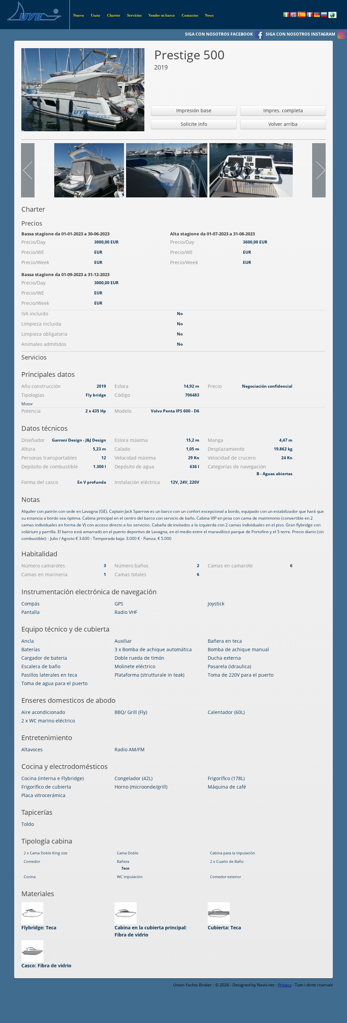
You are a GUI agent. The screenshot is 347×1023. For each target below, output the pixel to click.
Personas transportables (49, 458)
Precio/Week (35, 262)
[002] (89, 170)
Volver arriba (283, 124)
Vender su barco (161, 15)
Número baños (131, 565)
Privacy (284, 985)
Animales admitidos (43, 344)
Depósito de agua (134, 466)
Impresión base (193, 110)
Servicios (134, 15)
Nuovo (78, 15)
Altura (28, 449)
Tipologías (32, 395)
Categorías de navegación (237, 466)
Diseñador (33, 440)
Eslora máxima (131, 440)
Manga (215, 440)
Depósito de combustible (49, 466)
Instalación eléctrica (137, 482)
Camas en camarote (230, 565)
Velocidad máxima (135, 458)
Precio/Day (33, 242)
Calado (122, 449)
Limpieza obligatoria (44, 334)
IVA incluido (34, 313)
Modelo (123, 411)
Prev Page (28, 170)
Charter (113, 15)
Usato (95, 15)
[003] (166, 170)
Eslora (121, 386)
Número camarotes (43, 565)
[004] (251, 170)
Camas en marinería (44, 574)
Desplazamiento (226, 449)
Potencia (31, 411)
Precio (215, 386)
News (209, 15)
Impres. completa (283, 110)
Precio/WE (32, 252)
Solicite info (194, 124)
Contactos (190, 15)
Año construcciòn (41, 386)
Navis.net (265, 985)
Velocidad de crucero (232, 458)
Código (122, 395)
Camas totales (130, 574)
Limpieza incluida (41, 324)
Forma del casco (39, 482)
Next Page (318, 170)
